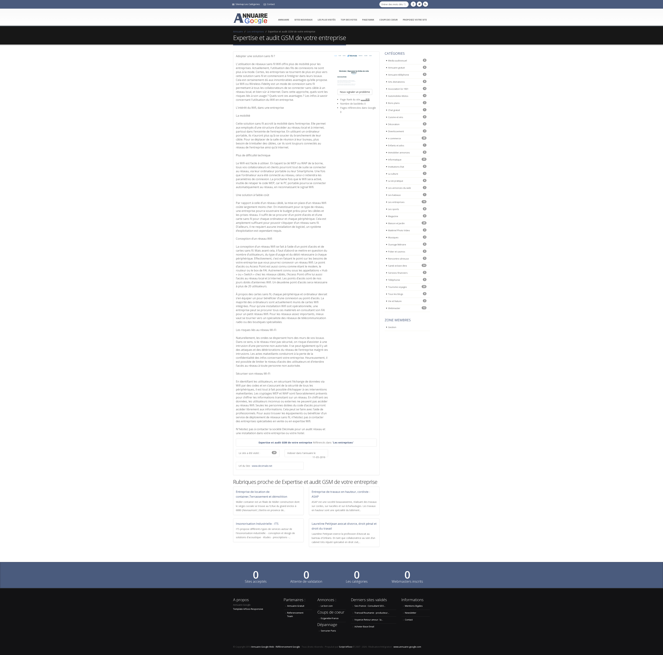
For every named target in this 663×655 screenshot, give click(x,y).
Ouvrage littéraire (406, 244)
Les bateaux (406, 195)
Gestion (392, 327)
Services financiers (406, 272)
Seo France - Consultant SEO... (369, 605)
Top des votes (349, 19)
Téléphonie (406, 279)
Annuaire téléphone (406, 74)
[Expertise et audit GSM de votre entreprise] (355, 69)
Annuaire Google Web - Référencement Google (275, 646)
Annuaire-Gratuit (295, 605)
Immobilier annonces (406, 152)
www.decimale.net (262, 465)
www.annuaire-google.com (407, 646)
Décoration (406, 124)
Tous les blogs (406, 294)
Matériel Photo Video (406, 230)
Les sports (406, 209)
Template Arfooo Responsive (248, 609)
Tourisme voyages (406, 287)
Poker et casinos (406, 251)
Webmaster (406, 308)
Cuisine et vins (406, 117)
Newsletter (410, 612)
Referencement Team (295, 614)
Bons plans (406, 103)
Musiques (406, 237)
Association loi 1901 (406, 88)
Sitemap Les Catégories (248, 4)
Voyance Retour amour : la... (368, 619)
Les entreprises (255, 31)
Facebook (413, 4)
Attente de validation (306, 581)
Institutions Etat (406, 166)
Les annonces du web (406, 187)
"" (343, 442)
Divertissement (406, 131)
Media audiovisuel (406, 60)
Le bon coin (327, 605)
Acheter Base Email (364, 626)
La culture (406, 173)
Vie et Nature (406, 301)
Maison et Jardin (406, 223)
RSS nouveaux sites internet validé (425, 4)
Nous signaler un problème (355, 92)
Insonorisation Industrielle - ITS (257, 524)
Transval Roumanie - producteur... (371, 612)
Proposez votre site (415, 19)
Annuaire (283, 19)
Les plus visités (326, 19)
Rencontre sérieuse (406, 258)
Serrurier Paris (328, 630)
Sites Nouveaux (303, 19)
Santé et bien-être (406, 265)
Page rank (368, 19)
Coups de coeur (388, 19)
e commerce (406, 138)
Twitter (419, 4)
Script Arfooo (345, 646)
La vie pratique (406, 180)
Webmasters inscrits (407, 581)
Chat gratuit (406, 110)
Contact (271, 4)
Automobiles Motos (406, 95)
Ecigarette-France (330, 618)
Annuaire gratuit (406, 67)
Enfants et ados (406, 145)
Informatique (406, 159)
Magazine (406, 216)
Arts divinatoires (406, 81)
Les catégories (357, 581)
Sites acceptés (256, 581)
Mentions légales (414, 605)
